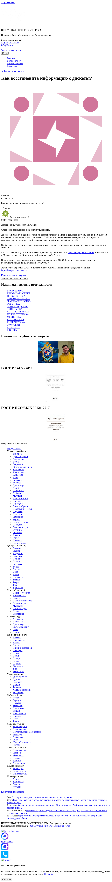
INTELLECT (13, 327)
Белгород (17, 548)
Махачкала (18, 755)
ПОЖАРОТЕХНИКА (18, 314)
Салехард (17, 682)
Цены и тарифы (15, 63)
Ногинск (17, 501)
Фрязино (17, 532)
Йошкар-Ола (19, 640)
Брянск (16, 551)
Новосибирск (19, 713)
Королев (17, 482)
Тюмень (17, 687)
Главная (11, 58)
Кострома (17, 564)
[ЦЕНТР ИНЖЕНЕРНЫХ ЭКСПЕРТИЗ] (13, 25)
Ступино (17, 530)
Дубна (16, 461)
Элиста (16, 632)
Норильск (18, 716)
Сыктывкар (18, 614)
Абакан (16, 697)
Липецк (17, 569)
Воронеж (17, 556)
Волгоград (18, 621)
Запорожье (18, 781)
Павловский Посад (22, 509)
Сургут (16, 684)
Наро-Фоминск (20, 498)
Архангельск (19, 595)
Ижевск (17, 637)
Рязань (16, 574)
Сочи (15, 629)
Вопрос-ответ (14, 61)
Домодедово (19, 459)
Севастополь (19, 771)
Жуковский (18, 469)
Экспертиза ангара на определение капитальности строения (42, 797)
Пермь (16, 655)
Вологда (17, 598)
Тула (15, 585)
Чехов (16, 537)
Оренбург (17, 650)
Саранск (17, 661)
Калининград (19, 603)
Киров (16, 645)
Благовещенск (20, 726)
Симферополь (20, 773)
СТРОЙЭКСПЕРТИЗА (18, 298)
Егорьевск (18, 464)
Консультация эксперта (12, 792)
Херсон (16, 779)
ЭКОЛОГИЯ (13, 325)
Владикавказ (19, 750)
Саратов (17, 663)
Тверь (16, 582)
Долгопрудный (20, 456)
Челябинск (18, 692)
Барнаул (17, 700)
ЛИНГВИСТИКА (16, 322)
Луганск (17, 787)
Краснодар (18, 624)
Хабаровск (18, 737)
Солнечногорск (20, 527)
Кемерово (17, 705)
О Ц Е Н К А (13, 304)
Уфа (15, 669)
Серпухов (17, 524)
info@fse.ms (7, 45)
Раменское (18, 517)
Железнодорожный (22, 467)
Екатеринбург (20, 676)
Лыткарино (18, 490)
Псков (16, 611)
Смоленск (18, 577)
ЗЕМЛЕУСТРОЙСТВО (19, 301)
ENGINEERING (15, 290)
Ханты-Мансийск (21, 690)
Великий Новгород (22, 600)
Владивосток (19, 729)
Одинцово (18, 503)
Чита (15, 739)
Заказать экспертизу (11, 50)
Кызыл (16, 711)
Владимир (18, 553)
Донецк (16, 784)
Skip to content (8, 2)
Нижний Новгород (22, 648)
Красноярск (18, 708)
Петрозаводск (20, 608)
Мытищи (17, 496)
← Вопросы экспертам (12, 71)
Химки (16, 535)
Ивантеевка (18, 472)
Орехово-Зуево (20, 506)
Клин (15, 477)
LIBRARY (12, 330)
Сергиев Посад (20, 522)
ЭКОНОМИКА (15, 309)
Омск (15, 718)
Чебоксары (18, 671)
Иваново (17, 558)
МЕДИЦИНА (14, 317)
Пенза (16, 653)
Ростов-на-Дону (21, 627)
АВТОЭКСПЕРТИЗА (18, 311)
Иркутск (17, 703)
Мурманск (18, 606)
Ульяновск (18, 666)
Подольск (17, 511)
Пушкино (17, 514)
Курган (16, 679)
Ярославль (18, 587)
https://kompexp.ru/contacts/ (81, 252)
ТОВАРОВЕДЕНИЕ (17, 306)
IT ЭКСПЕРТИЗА (16, 296)
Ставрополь (19, 763)
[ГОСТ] (56, 401)
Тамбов (16, 579)
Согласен (6, 879)
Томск (16, 721)
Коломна (17, 480)
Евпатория (18, 768)
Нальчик (17, 760)
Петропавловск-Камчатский (27, 732)
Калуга (16, 561)
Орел (15, 572)
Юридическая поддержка (13, 275)
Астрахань (18, 619)
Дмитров (17, 454)
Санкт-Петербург (21, 593)
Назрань (17, 758)
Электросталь (19, 543)
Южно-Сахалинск (22, 742)
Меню (4, 53)
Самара (16, 658)
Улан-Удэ (17, 734)
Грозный (17, 752)
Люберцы (17, 493)
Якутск (16, 745)
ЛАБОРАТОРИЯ (15, 319)
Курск (16, 566)
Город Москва (14, 448)
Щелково (17, 540)
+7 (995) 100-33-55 (10, 42)
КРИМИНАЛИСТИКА (18, 293)
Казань (16, 642)
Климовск (18, 475)
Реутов (16, 519)
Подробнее (49, 874)
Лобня (16, 488)
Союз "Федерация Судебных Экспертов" (50, 826)
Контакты (12, 66)
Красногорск (19, 485)
